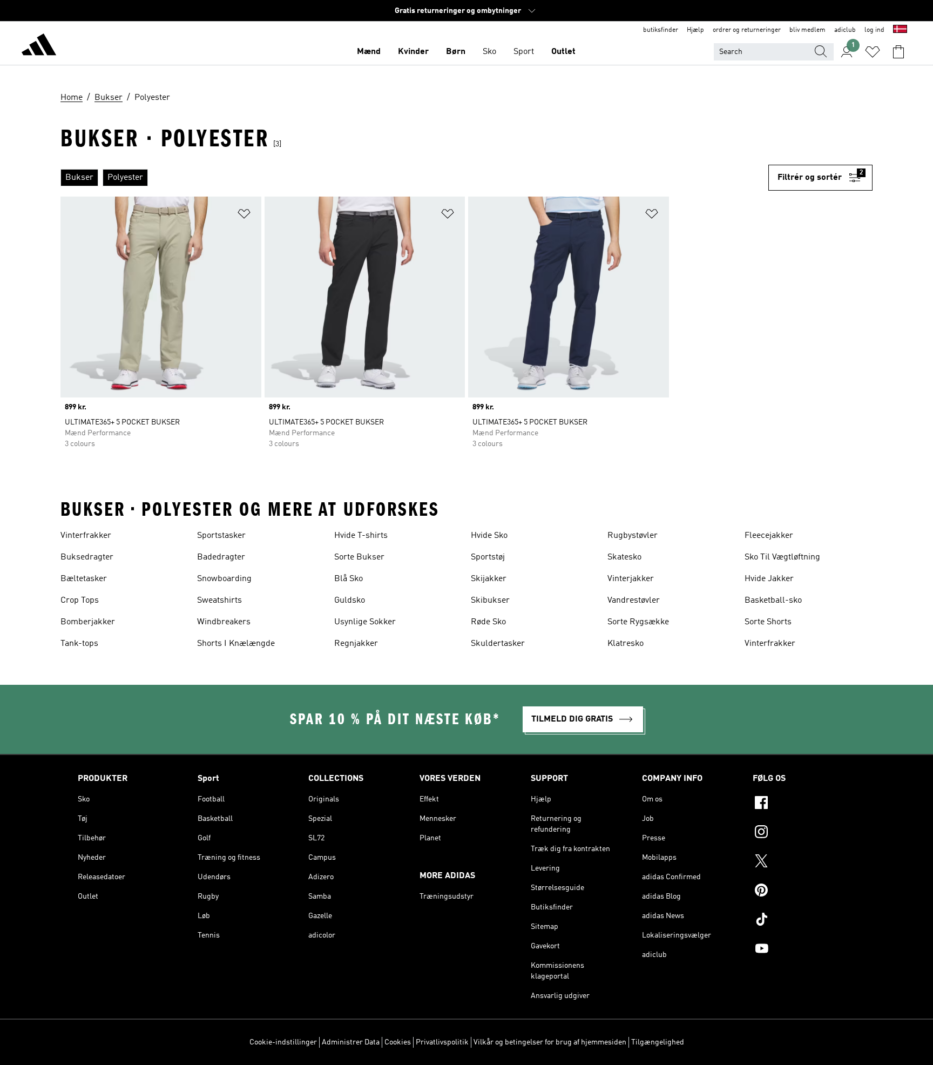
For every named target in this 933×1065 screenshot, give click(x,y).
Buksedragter (86, 557)
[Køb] (39, 46)
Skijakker (488, 579)
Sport (523, 52)
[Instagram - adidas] (804, 833)
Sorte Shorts (768, 622)
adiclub (845, 30)
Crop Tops (79, 600)
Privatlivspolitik (442, 1042)
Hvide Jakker (769, 579)
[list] (414, 177)
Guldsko (349, 600)
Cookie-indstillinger (283, 1042)
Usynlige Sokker (365, 622)
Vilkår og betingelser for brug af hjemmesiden (550, 1042)
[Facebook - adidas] (804, 804)
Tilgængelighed (657, 1042)
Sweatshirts (219, 600)
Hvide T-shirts (361, 535)
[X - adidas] (804, 862)
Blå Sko (348, 579)
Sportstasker (221, 535)
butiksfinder (660, 30)
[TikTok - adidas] (804, 920)
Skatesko (624, 557)
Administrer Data (351, 1042)
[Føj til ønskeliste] (244, 215)
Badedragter (221, 557)
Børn (455, 52)
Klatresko (625, 643)
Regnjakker (356, 643)
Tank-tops (79, 643)
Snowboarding (224, 579)
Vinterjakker (630, 579)
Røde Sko (488, 622)
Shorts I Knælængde (236, 643)
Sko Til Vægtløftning (782, 557)
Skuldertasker (498, 643)
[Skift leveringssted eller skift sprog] (900, 30)
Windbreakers (224, 622)
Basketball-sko (773, 600)
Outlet (563, 52)
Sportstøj (488, 557)
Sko (489, 52)
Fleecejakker (769, 535)
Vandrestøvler (633, 600)
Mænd (369, 52)
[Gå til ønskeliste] (872, 52)
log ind (874, 30)
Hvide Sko (489, 535)
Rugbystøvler (632, 535)
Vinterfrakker (85, 535)
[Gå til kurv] (898, 52)
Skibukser (490, 600)
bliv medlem (807, 30)
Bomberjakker (87, 622)
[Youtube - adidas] (804, 950)
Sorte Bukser (359, 557)
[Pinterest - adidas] (804, 891)
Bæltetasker (83, 579)
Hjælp (695, 30)
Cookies (397, 1042)
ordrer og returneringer (747, 30)
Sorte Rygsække (638, 622)
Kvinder (413, 52)
